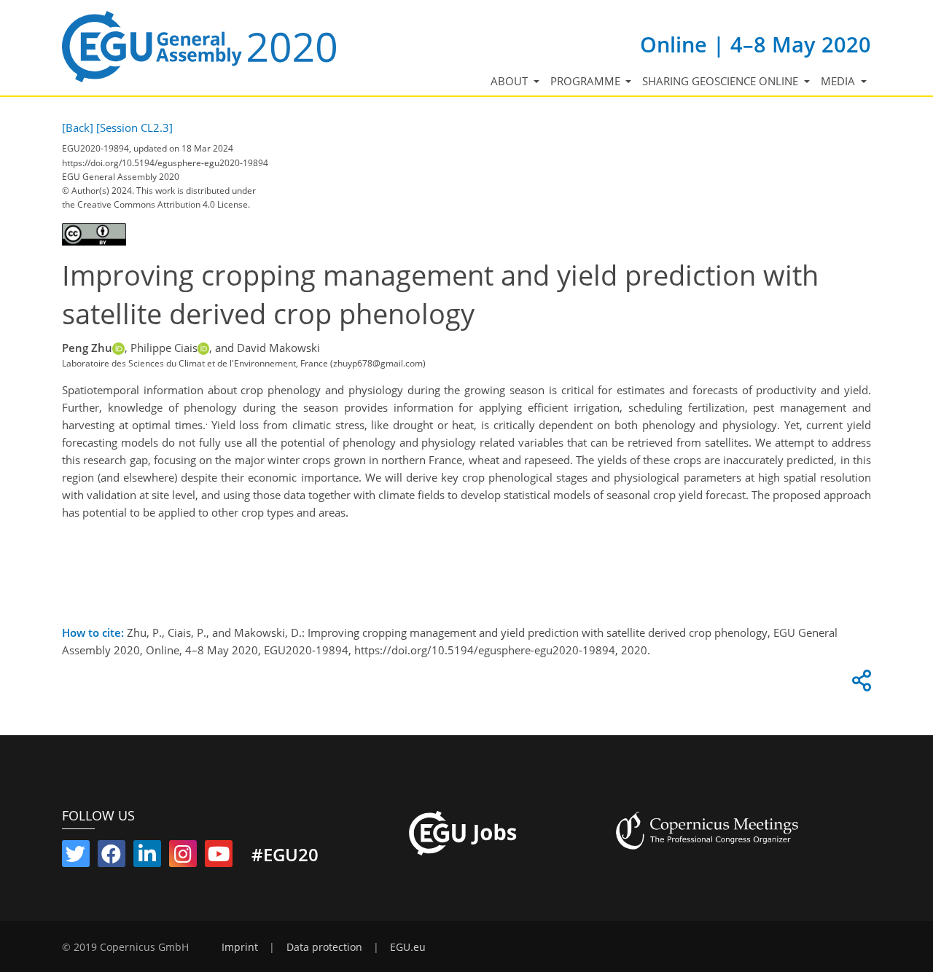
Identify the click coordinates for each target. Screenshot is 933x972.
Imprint (240, 947)
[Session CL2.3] (134, 127)
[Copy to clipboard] (859, 684)
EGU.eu (408, 947)
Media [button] (839, 81)
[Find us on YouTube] (219, 857)
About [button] (511, 81)
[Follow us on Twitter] (76, 857)
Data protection (324, 947)
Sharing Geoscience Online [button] (721, 81)
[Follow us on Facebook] (111, 857)
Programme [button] (586, 81)
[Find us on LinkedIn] (147, 857)
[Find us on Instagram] (183, 857)
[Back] (77, 127)
